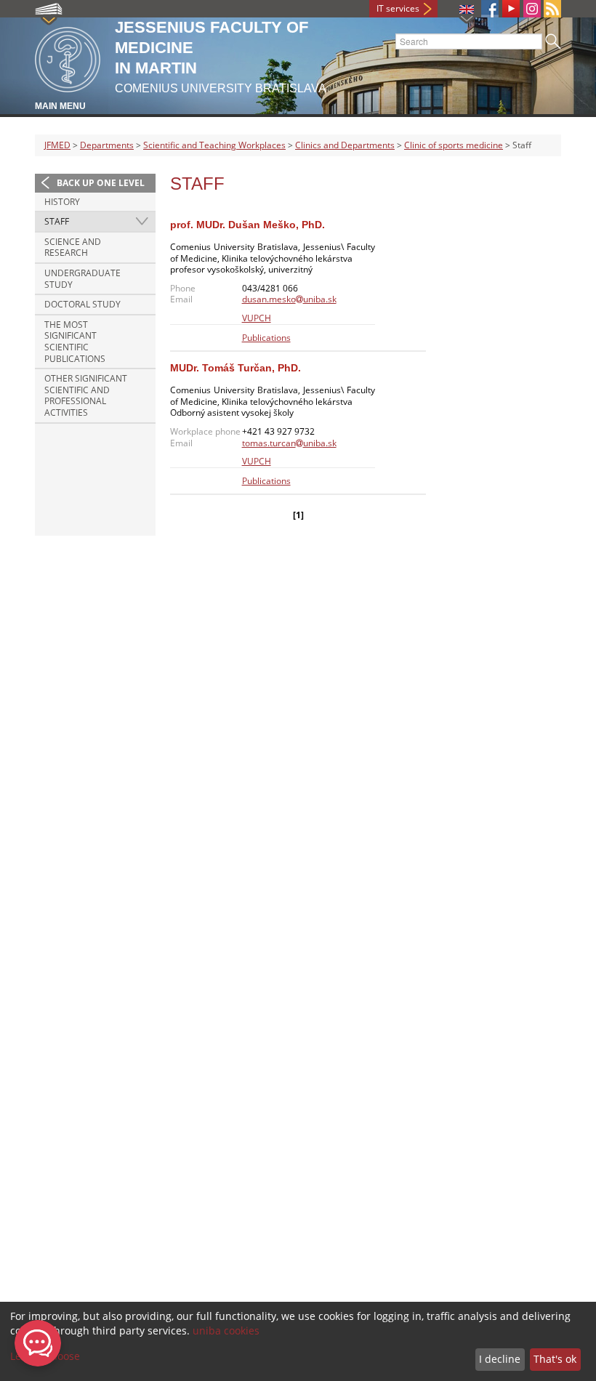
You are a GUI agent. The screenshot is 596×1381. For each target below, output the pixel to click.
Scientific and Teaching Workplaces (214, 145)
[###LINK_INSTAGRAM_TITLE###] (532, 8)
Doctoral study (82, 304)
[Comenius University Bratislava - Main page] (67, 57)
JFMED (57, 145)
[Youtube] (511, 8)
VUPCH (256, 318)
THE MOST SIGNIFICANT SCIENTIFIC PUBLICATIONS (74, 341)
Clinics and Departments (345, 145)
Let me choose (45, 1356)
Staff (56, 221)
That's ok (554, 1359)
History (62, 202)
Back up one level (101, 183)
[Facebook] (490, 8)
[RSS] (552, 8)
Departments (107, 145)
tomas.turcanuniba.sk (289, 443)
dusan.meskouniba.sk (289, 299)
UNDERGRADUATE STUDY (82, 279)
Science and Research (72, 247)
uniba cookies (226, 1330)
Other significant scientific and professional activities (85, 395)
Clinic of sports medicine (453, 145)
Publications (266, 337)
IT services (397, 8)
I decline (499, 1359)
